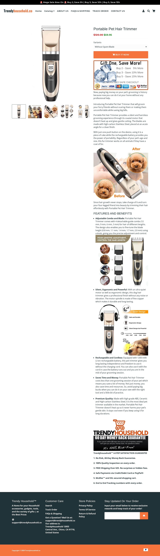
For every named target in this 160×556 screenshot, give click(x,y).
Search (48, 505)
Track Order (51, 509)
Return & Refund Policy (87, 515)
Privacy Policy (85, 505)
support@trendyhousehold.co (27, 522)
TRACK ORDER (101, 11)
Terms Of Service (87, 509)
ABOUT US (62, 11)
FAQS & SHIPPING (80, 11)
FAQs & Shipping (53, 513)
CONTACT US (118, 11)
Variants (97, 42)
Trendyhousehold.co (32, 550)
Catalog (48, 11)
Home (38, 11)
